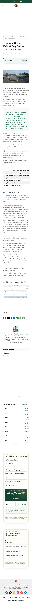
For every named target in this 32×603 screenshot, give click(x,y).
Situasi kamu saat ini (10, 467)
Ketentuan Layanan (12, 597)
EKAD (6, 422)
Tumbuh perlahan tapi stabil (13, 551)
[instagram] (18, 1)
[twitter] (15, 1)
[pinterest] (21, 1)
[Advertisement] (16, 20)
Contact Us (21, 597)
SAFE (6, 417)
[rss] (14, 592)
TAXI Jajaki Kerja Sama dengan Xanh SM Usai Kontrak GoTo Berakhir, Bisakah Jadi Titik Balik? (15, 120)
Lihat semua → (25, 404)
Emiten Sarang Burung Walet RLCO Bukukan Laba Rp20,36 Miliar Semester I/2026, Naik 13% (16, 114)
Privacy (28, 597)
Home (4, 597)
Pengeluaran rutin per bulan (12, 459)
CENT (6, 427)
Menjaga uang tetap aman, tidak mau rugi (16, 546)
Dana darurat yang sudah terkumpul (14, 474)
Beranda (5, 36)
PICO (6, 408)
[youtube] (21, 592)
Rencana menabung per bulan (13, 482)
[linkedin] (25, 592)
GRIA (6, 431)
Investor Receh (20, 600)
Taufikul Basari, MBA (9, 53)
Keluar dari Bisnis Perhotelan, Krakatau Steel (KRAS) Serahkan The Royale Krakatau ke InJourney (16, 126)
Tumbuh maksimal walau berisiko (14, 555)
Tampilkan (24, 60)
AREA (6, 436)
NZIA (6, 440)
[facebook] (11, 1)
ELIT (6, 413)
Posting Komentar (8, 356)
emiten (9, 36)
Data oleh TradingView (16, 396)
